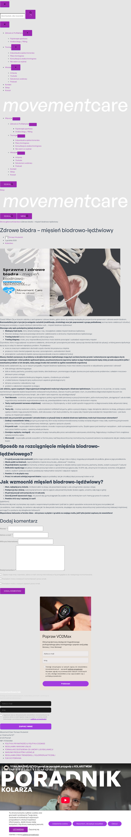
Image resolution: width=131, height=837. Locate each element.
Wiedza (13, 152)
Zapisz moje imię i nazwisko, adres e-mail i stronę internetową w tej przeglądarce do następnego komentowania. (47, 574)
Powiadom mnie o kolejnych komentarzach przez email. (24, 579)
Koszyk (13, 175)
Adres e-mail (6, 535)
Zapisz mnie (26, 726)
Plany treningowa (22, 143)
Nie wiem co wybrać (23, 149)
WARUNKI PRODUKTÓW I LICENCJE (19, 752)
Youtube (18, 160)
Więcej (8, 118)
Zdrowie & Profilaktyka (19, 124)
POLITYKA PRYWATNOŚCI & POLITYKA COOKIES (25, 743)
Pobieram (65, 684)
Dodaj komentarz (8, 570)
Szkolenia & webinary (23, 163)
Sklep (12, 172)
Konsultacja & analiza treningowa (28, 146)
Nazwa (4, 528)
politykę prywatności (75, 669)
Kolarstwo (9, 243)
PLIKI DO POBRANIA (13, 758)
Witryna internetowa (9, 541)
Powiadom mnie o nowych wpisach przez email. (21, 583)
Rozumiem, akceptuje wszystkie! (90, 824)
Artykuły (18, 157)
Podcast (18, 166)
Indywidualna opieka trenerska (27, 140)
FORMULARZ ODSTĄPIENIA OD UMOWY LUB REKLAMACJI (29, 749)
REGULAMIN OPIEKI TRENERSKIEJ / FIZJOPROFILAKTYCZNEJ (30, 755)
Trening (13, 135)
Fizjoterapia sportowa (23, 129)
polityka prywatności (38, 719)
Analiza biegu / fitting (23, 131)
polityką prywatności (30, 834)
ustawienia (18, 829)
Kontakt (13, 169)
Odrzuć (115, 824)
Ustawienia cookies (60, 824)
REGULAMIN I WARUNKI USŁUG (18, 746)
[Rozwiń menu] (16, 118)
